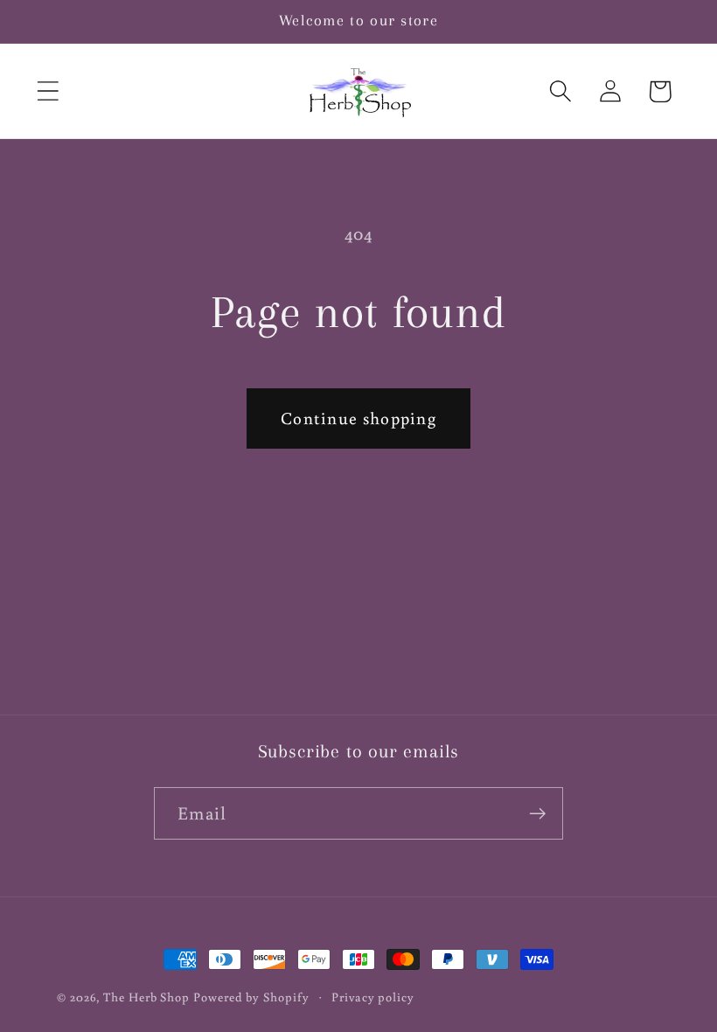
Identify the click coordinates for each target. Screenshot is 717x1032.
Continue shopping (358, 418)
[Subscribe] (537, 813)
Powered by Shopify (251, 996)
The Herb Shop (146, 996)
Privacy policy (372, 996)
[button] (48, 91)
